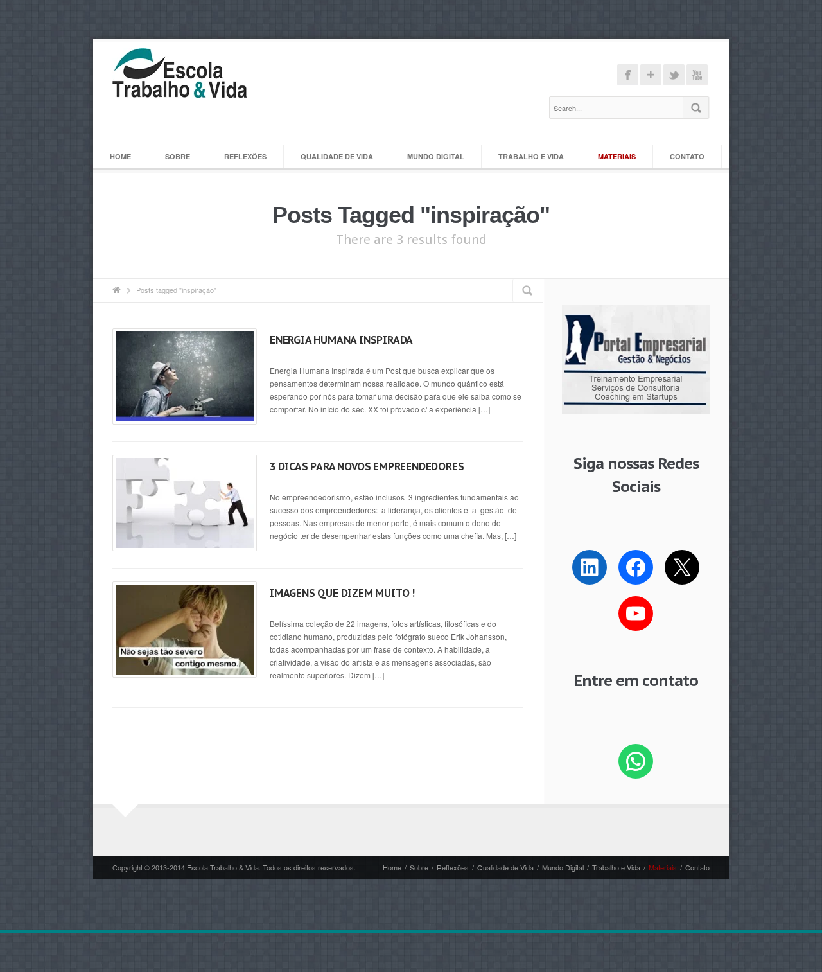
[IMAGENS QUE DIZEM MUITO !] (184, 629)
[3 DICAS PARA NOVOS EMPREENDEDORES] (184, 503)
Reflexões (245, 156)
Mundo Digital (435, 156)
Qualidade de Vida (337, 156)
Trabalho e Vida (531, 156)
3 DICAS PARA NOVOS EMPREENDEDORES (367, 466)
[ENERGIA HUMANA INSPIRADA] (184, 376)
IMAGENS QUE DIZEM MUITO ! (342, 593)
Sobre (177, 156)
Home (120, 156)
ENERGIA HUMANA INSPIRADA (341, 339)
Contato (687, 156)
